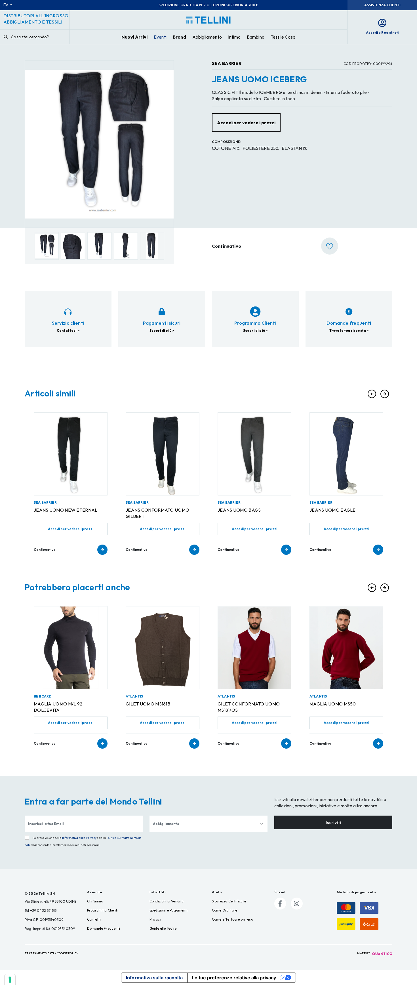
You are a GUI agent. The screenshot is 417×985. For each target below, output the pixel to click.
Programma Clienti (102, 910)
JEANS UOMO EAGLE (332, 510)
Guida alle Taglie (162, 928)
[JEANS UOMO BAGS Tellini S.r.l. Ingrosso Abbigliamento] (254, 453)
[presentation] (372, 394)
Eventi (160, 37)
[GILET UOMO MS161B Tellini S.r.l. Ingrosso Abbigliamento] (162, 647)
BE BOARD (42, 696)
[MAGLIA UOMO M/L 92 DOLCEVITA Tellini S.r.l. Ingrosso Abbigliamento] (71, 647)
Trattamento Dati (39, 953)
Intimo (234, 37)
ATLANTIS (134, 696)
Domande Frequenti (103, 928)
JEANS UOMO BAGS (239, 510)
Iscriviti (333, 822)
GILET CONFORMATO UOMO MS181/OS (249, 707)
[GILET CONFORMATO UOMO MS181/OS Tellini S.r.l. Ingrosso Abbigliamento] (254, 647)
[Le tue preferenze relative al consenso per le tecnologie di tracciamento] (10, 979)
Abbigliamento (207, 37)
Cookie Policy (67, 953)
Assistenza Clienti (382, 5)
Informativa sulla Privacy (79, 838)
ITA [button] (6, 5)
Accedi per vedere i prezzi (70, 529)
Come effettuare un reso (232, 919)
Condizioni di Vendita (166, 901)
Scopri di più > (161, 330)
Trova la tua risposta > (349, 330)
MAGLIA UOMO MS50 (332, 704)
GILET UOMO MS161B (148, 704)
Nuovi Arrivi (134, 37)
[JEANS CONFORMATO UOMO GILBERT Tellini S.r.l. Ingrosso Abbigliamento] (162, 453)
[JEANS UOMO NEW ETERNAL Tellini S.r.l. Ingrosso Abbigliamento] (71, 453)
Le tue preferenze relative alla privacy (234, 977)
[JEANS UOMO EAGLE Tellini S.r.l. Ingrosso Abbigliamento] (346, 453)
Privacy (155, 919)
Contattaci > (68, 330)
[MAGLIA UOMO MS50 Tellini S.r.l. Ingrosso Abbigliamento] (346, 647)
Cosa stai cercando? (29, 36)
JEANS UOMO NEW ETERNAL (66, 510)
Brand (179, 37)
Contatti (94, 919)
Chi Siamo (95, 901)
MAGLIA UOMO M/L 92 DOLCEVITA (58, 707)
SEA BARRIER (226, 63)
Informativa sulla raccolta (154, 977)
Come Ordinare (224, 910)
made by (363, 953)
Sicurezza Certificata (229, 901)
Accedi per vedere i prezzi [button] (246, 122)
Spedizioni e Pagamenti (168, 910)
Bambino (255, 37)
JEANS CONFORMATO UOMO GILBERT (157, 513)
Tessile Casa (283, 37)
